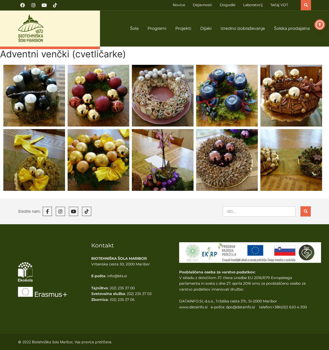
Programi (157, 28)
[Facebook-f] (47, 211)
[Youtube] (44, 5)
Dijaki (206, 28)
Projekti (183, 28)
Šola (134, 28)
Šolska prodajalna (292, 28)
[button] (306, 5)
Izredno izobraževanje (243, 28)
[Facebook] (22, 5)
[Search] (305, 211)
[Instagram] (33, 5)
